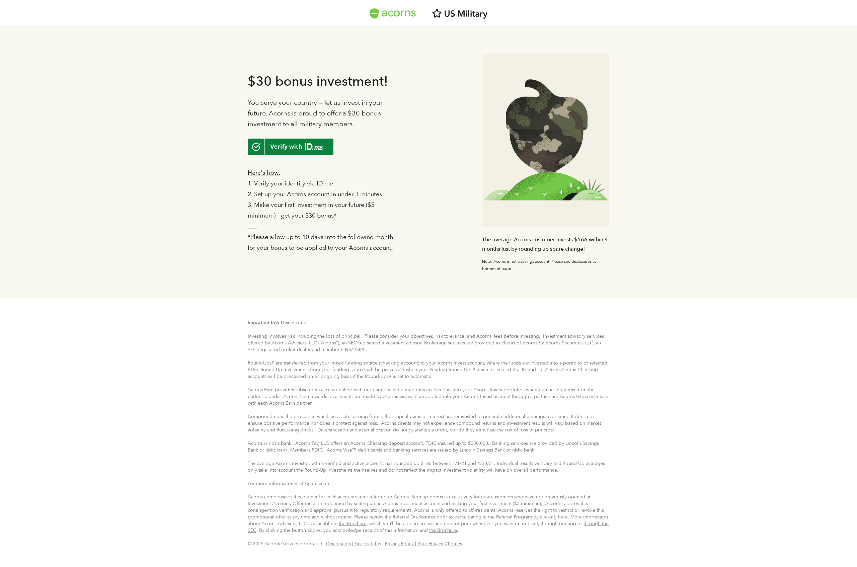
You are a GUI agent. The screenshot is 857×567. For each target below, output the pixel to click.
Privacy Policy (399, 543)
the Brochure (353, 523)
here (563, 516)
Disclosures (338, 543)
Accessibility (367, 543)
